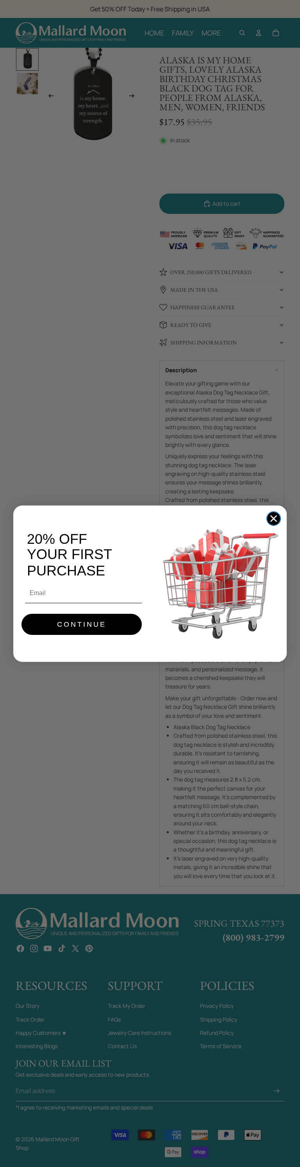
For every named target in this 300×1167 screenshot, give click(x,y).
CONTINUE (81, 624)
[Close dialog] (273, 518)
